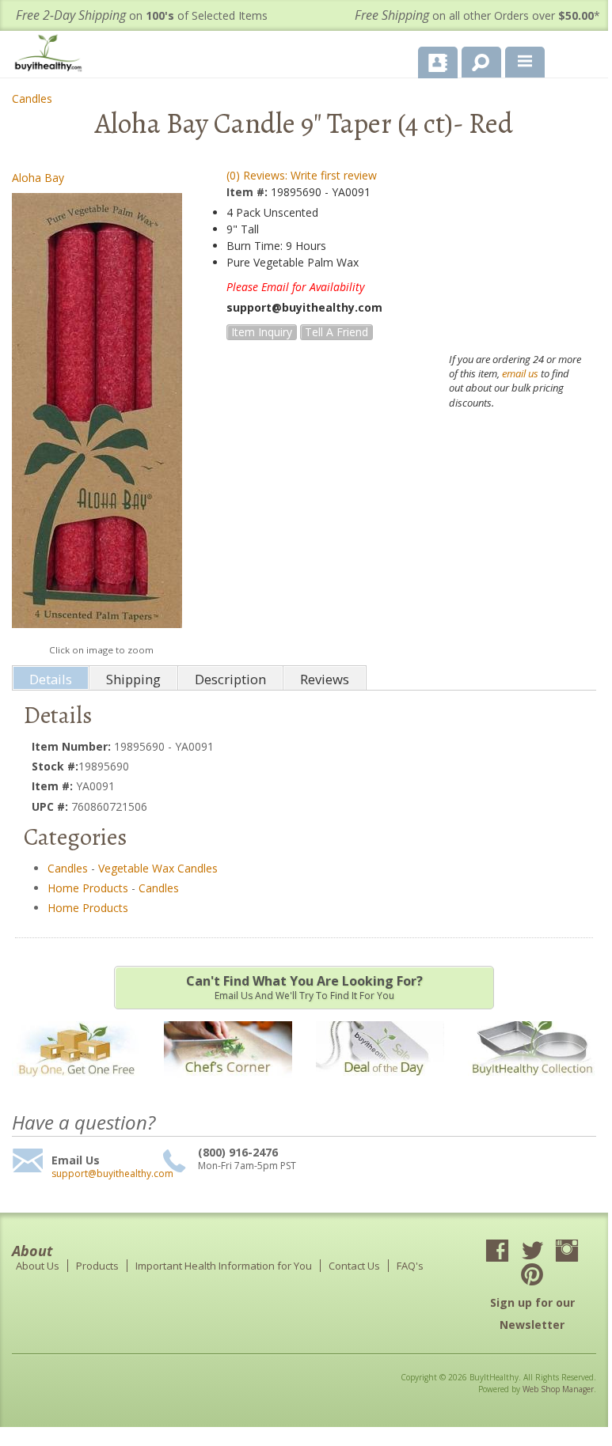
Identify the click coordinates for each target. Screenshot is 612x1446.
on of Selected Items (142, 15)
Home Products (88, 887)
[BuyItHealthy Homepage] (51, 55)
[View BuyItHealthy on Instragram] (567, 1252)
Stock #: (55, 766)
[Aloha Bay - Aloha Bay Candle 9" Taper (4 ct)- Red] (97, 414)
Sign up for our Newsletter (532, 1313)
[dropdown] (525, 62)
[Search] (475, 59)
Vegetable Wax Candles (158, 868)
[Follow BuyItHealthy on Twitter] (532, 1252)
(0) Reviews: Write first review (301, 175)
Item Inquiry (261, 331)
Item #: (248, 191)
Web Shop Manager (558, 1389)
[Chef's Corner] (228, 1085)
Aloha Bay (38, 177)
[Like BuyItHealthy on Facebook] (497, 1252)
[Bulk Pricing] (532, 1085)
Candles (32, 98)
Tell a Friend (336, 331)
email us (520, 373)
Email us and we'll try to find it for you (304, 987)
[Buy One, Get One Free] (76, 1085)
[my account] (438, 62)
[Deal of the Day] (380, 1085)
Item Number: (73, 746)
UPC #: (51, 806)
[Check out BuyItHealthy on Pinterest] (532, 1276)
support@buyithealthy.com (104, 1174)
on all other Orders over (477, 15)
